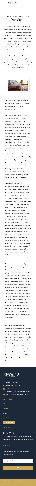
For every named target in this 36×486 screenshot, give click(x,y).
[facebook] (3, 433)
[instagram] (13, 433)
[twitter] (7, 433)
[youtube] (10, 433)
